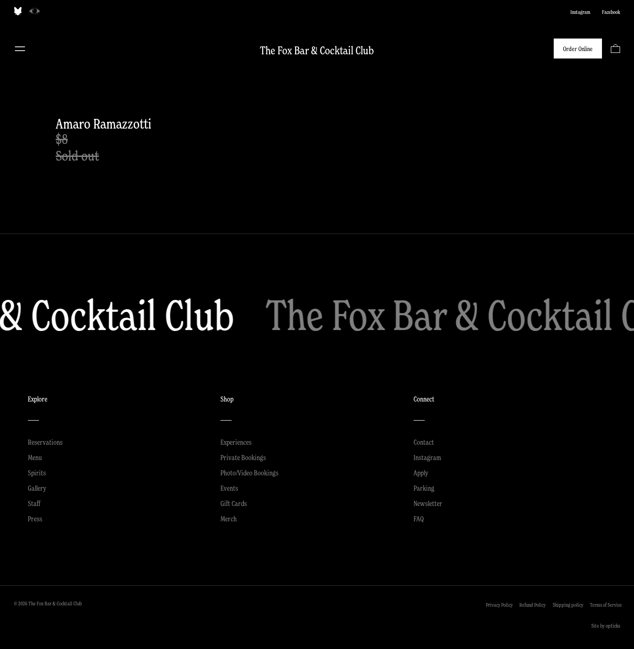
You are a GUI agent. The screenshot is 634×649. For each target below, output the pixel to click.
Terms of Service (606, 605)
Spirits (37, 472)
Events (229, 488)
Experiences (236, 442)
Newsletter (428, 503)
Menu (20, 48)
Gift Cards (233, 503)
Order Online (578, 48)
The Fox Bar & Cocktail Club (317, 50)
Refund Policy (532, 605)
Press (35, 518)
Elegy (34, 11)
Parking (424, 488)
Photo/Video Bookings (249, 472)
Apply (421, 472)
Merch (228, 518)
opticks (613, 626)
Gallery (37, 488)
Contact (424, 442)
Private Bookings (243, 457)
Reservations (45, 442)
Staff (34, 503)
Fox (18, 11)
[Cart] (615, 48)
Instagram (580, 12)
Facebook (611, 12)
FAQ (419, 518)
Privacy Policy (499, 605)
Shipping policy (568, 605)
